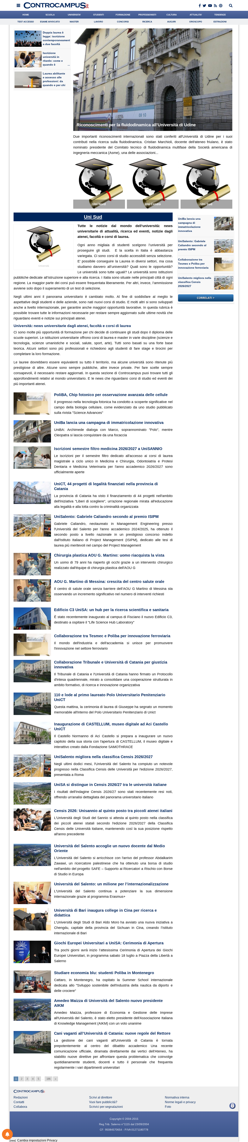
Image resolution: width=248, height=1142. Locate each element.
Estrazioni (220, 21)
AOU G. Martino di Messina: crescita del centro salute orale (109, 581)
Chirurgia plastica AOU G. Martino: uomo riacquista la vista (109, 555)
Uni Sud (93, 217)
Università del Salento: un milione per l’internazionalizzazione (111, 884)
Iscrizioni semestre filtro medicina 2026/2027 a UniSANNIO (108, 449)
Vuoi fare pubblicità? (103, 1102)
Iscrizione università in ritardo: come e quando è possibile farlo (53, 60)
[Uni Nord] (99, 182)
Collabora (20, 1106)
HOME (25, 15)
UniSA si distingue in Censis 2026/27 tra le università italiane (110, 784)
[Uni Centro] (153, 182)
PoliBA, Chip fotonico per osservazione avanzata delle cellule (111, 395)
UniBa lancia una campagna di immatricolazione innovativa (109, 422)
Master (74, 21)
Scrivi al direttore (100, 1097)
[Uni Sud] (206, 182)
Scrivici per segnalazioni (106, 1106)
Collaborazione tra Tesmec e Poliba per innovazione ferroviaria (112, 636)
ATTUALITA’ (196, 15)
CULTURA (171, 15)
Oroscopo (195, 21)
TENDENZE (220, 15)
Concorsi (123, 21)
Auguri (171, 21)
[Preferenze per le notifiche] (7, 1134)
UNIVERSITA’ (74, 15)
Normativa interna (177, 1097)
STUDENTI (98, 15)
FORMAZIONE (123, 15)
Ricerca (147, 21)
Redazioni (21, 1097)
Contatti (19, 1102)
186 (48, 1078)
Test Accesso (25, 21)
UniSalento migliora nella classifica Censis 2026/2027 (103, 757)
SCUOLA (50, 15)
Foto (168, 1106)
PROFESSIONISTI (147, 15)
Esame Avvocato (50, 21)
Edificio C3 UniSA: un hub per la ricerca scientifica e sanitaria (111, 610)
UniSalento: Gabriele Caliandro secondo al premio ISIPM (106, 516)
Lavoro (98, 21)
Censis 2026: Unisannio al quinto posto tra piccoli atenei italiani (113, 811)
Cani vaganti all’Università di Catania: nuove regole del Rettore (112, 1033)
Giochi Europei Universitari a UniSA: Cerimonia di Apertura (109, 943)
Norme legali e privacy (180, 1102)
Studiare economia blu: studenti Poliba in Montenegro (104, 973)
